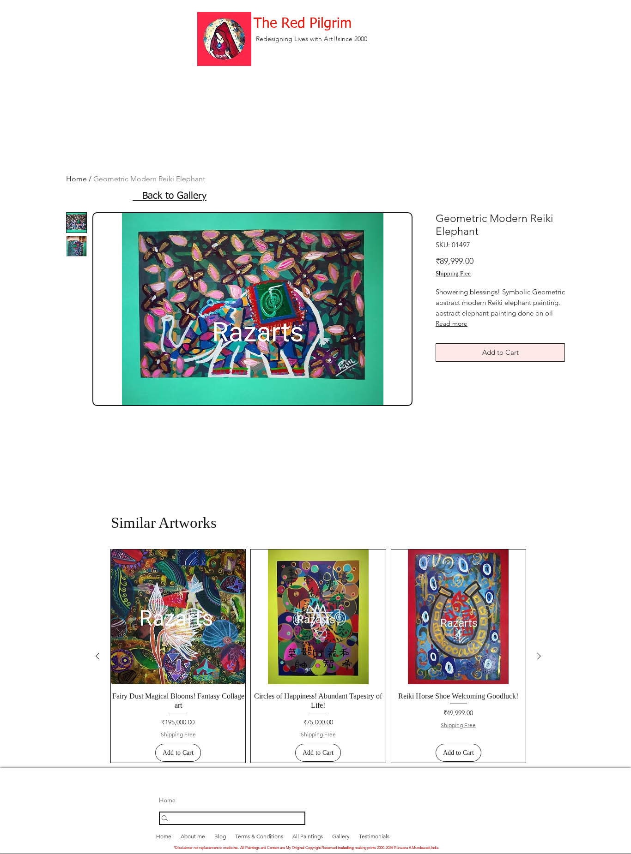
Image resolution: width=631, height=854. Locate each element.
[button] (341, 836)
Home (76, 178)
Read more (451, 323)
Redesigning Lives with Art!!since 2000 (311, 39)
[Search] (232, 818)
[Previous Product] (97, 656)
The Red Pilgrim (303, 24)
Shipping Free (453, 273)
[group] (318, 656)
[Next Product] (539, 656)
